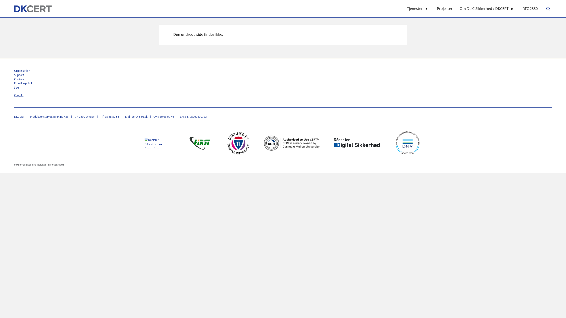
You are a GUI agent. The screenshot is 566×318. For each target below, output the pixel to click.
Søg (16, 87)
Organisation (22, 71)
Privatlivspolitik (23, 83)
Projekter (445, 8)
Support (19, 75)
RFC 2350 (530, 8)
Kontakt (18, 95)
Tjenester (415, 8)
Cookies (19, 79)
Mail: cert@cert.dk (136, 117)
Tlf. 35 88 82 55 (109, 117)
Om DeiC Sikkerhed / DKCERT (484, 8)
